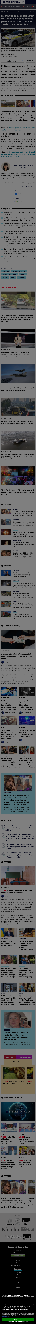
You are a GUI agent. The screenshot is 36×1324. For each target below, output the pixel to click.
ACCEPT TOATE (18, 1319)
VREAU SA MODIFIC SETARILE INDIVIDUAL (18, 1321)
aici (8, 1304)
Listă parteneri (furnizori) (5, 1316)
